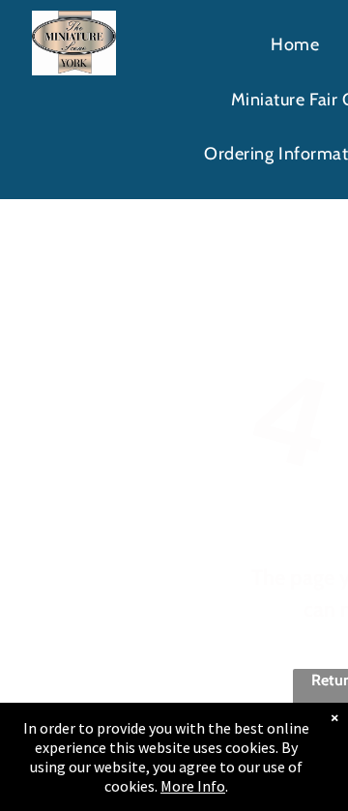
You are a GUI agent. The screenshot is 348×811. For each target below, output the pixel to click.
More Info (192, 786)
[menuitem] (295, 45)
